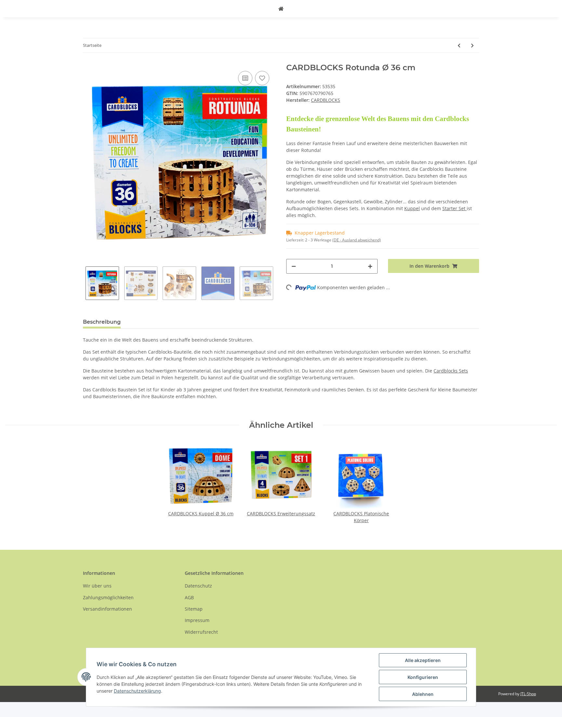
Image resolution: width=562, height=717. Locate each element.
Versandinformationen (107, 609)
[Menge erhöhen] (370, 266)
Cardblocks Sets (451, 371)
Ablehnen (423, 694)
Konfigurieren (423, 677)
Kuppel (412, 208)
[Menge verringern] (294, 266)
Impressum (197, 620)
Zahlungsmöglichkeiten (108, 597)
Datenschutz (198, 586)
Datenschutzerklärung (137, 691)
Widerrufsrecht (201, 632)
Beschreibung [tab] (102, 322)
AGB (189, 597)
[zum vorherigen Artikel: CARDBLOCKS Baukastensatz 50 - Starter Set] (459, 45)
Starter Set (454, 208)
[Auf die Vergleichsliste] (245, 78)
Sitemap (194, 609)
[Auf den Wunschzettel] (262, 78)
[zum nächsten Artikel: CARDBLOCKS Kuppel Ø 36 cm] (472, 45)
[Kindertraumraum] (281, 8)
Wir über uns (97, 586)
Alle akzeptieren (423, 660)
